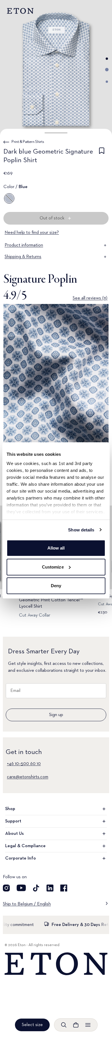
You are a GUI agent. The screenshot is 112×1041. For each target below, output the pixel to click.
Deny (56, 585)
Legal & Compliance (25, 846)
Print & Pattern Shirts (27, 142)
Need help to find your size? (32, 232)
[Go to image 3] (107, 82)
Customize (53, 566)
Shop (10, 809)
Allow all (56, 548)
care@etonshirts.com (27, 777)
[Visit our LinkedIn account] (50, 888)
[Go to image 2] (107, 69)
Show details (81, 529)
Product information (24, 245)
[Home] (56, 963)
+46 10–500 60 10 (24, 763)
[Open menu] (87, 1024)
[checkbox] (101, 157)
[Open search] (63, 1024)
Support (13, 821)
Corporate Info (20, 858)
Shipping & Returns (23, 256)
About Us (14, 833)
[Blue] (9, 198)
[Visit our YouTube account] (21, 888)
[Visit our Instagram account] (6, 888)
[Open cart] (75, 1024)
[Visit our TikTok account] (36, 888)
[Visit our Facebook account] (63, 888)
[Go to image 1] (107, 59)
